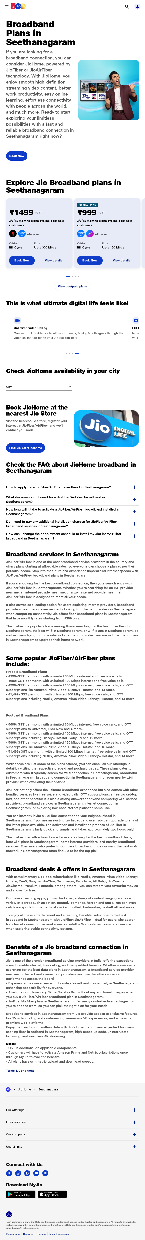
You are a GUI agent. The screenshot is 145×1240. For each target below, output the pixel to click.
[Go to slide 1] (68, 276)
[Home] (8, 1089)
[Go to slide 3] (75, 276)
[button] (126, 6)
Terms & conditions (59, 1234)
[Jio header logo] (18, 6)
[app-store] (52, 1195)
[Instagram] (18, 1173)
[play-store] (20, 1195)
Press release (13, 1234)
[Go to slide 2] (72, 276)
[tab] (72, 1110)
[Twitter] (9, 1173)
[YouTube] (36, 1173)
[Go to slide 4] (78, 276)
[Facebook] (27, 1173)
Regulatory (28, 1234)
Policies (42, 1234)
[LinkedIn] (45, 1173)
